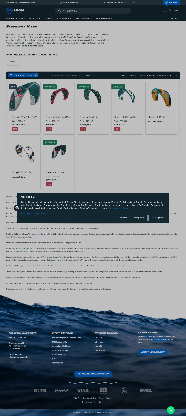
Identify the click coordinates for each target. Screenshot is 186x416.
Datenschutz (41, 213)
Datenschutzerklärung (118, 208)
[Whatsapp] (171, 410)
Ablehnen (123, 218)
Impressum (26, 213)
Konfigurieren (139, 218)
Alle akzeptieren (158, 218)
